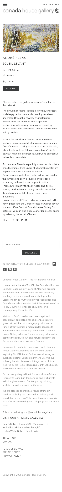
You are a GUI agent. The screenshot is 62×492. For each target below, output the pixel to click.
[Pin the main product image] (21, 220)
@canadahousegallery (40, 412)
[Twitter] (54, 264)
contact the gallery (20, 102)
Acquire (10, 88)
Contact (8, 441)
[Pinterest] (15, 269)
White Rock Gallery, (13, 427)
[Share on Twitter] (17, 220)
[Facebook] (5, 269)
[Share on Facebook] (13, 220)
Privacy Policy (12, 455)
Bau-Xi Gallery (10, 424)
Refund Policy (11, 452)
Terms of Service (13, 448)
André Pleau (15, 58)
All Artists (10, 438)
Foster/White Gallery (14, 431)
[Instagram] (10, 269)
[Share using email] (26, 220)
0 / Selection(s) (51, 4)
